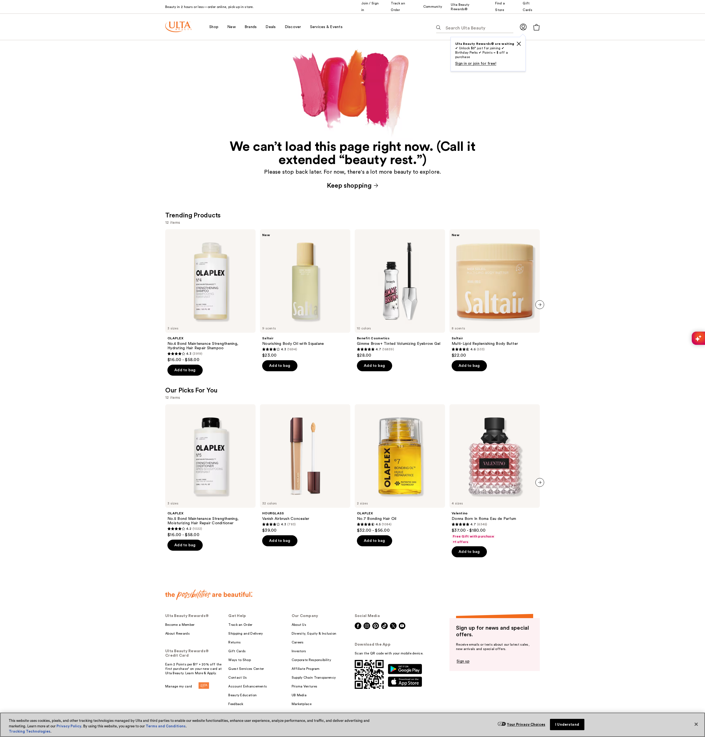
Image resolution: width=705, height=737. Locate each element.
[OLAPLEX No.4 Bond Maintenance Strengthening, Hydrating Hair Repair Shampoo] (210, 295)
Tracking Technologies (29, 731)
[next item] (539, 304)
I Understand (567, 724)
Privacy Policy (68, 726)
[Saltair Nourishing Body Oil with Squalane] (305, 293)
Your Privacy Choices (526, 724)
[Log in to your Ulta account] (523, 26)
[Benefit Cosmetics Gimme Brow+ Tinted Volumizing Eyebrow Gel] (400, 293)
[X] (519, 44)
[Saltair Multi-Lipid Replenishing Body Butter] (494, 293)
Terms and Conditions (166, 726)
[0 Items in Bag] (536, 27)
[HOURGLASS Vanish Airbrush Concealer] (305, 468)
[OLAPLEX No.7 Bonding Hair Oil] (400, 468)
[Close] (696, 724)
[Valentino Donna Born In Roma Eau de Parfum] (494, 474)
